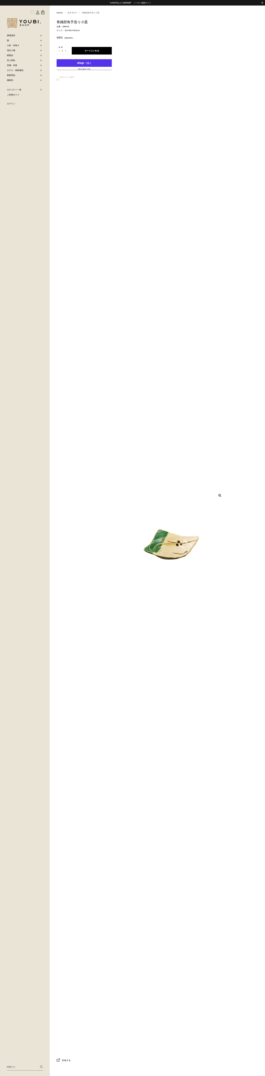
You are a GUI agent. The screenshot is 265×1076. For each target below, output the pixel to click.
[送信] (41, 1066)
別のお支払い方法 (84, 69)
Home (60, 13)
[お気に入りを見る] (32, 6)
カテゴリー (72, 13)
